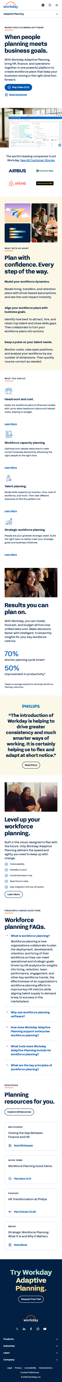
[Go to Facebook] (31, 1328)
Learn (6, 1352)
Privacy (18, 1368)
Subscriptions (45, 1368)
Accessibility (30, 1368)
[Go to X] (17, 1328)
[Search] (49, 5)
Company (8, 1359)
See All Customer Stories (37, 160)
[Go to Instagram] (37, 1328)
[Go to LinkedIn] (24, 1328)
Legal (9, 1368)
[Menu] (56, 5)
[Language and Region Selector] (43, 5)
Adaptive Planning (13, 14)
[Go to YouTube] (44, 1328)
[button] (31, 936)
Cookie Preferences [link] (29, 1372)
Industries (9, 1346)
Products (8, 1339)
